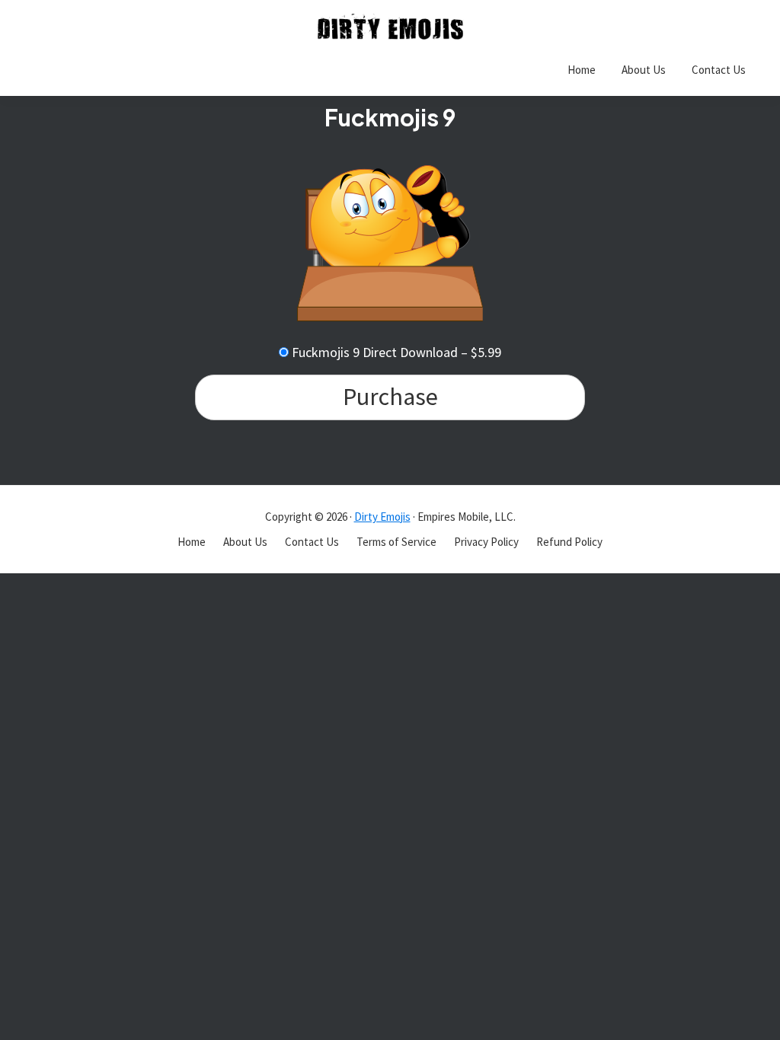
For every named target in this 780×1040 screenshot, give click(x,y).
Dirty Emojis (382, 516)
